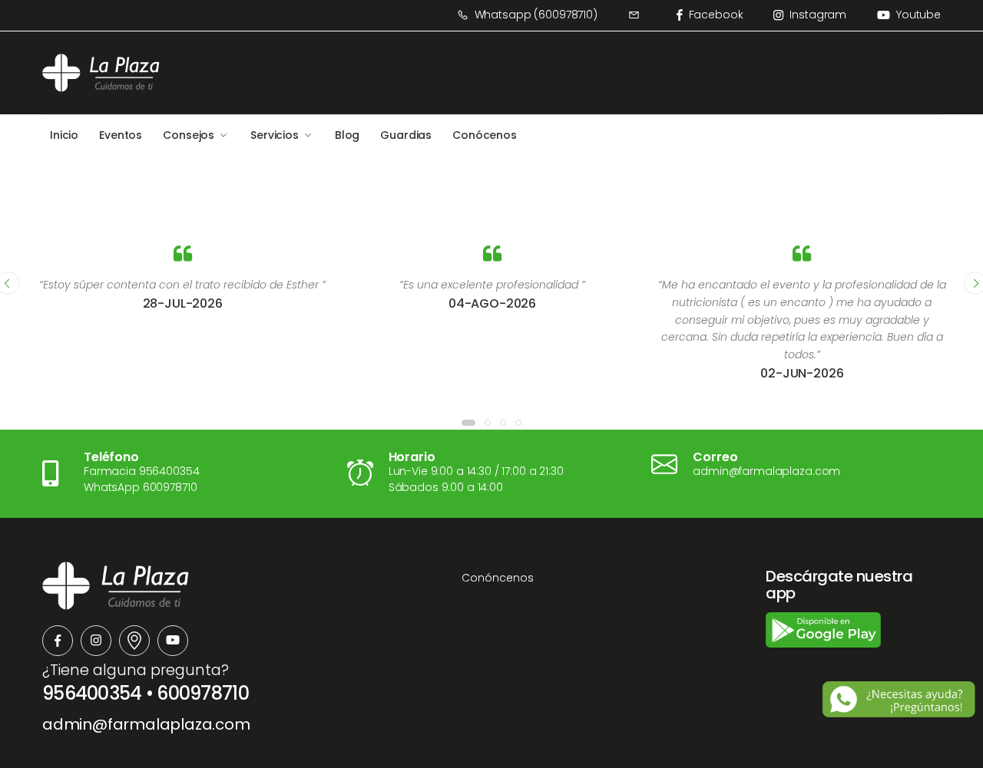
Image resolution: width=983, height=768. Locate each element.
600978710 (203, 693)
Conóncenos (498, 577)
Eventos (120, 135)
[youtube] (172, 640)
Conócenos (484, 135)
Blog (347, 135)
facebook (716, 14)
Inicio (64, 135)
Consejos (188, 135)
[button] (468, 423)
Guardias (406, 135)
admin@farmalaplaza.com (146, 724)
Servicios (274, 135)
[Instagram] (96, 640)
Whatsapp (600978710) (536, 14)
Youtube (918, 14)
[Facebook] (57, 640)
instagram (817, 14)
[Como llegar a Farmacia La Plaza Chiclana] (134, 640)
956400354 (92, 693)
